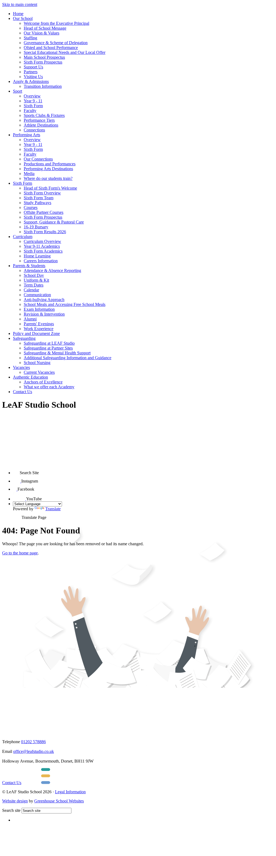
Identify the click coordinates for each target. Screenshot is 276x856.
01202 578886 (33, 741)
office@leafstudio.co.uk (33, 751)
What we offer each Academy (49, 387)
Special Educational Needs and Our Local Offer (64, 52)
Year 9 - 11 (33, 101)
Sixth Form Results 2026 (45, 231)
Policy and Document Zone (36, 333)
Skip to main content (19, 4)
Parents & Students (29, 265)
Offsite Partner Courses (43, 212)
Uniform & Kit (36, 280)
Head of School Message (45, 28)
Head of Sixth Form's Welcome (50, 188)
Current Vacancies (39, 372)
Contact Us (22, 391)
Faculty (30, 110)
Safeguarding (24, 338)
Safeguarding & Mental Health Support (57, 353)
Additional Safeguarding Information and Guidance (67, 357)
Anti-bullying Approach (44, 299)
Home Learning (37, 256)
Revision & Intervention (44, 314)
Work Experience (38, 328)
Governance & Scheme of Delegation (56, 42)
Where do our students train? (48, 178)
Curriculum (22, 236)
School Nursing (37, 362)
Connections (34, 130)
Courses (30, 207)
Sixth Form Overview (42, 193)
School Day (34, 275)
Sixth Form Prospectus (43, 62)
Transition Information (43, 86)
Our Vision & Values (41, 33)
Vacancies (21, 367)
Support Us (33, 67)
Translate (53, 508)
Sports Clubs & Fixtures (44, 115)
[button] (16, 470)
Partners (30, 71)
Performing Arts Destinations (48, 168)
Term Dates (33, 285)
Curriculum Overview (42, 241)
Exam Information (39, 309)
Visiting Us (33, 76)
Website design (15, 801)
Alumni (30, 319)
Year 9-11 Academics (42, 246)
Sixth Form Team (38, 197)
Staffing (30, 38)
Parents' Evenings (39, 324)
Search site (11, 810)
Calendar (31, 290)
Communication (37, 294)
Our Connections (38, 159)
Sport (17, 91)
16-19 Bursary (36, 227)
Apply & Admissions (31, 81)
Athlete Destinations (41, 125)
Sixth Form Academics (43, 251)
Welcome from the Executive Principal (56, 23)
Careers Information (41, 260)
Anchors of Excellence (43, 382)
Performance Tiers (39, 120)
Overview (32, 96)
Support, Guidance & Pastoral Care (54, 222)
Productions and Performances (49, 164)
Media (29, 173)
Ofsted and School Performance (51, 47)
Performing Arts (26, 134)
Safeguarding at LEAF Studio (49, 343)
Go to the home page (20, 553)
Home (18, 13)
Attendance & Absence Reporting (52, 270)
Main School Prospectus (44, 57)
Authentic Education (30, 377)
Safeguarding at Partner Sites (48, 348)
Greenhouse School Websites (59, 801)
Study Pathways (37, 202)
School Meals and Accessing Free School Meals (64, 304)
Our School (23, 18)
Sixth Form (33, 105)
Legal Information (70, 791)
